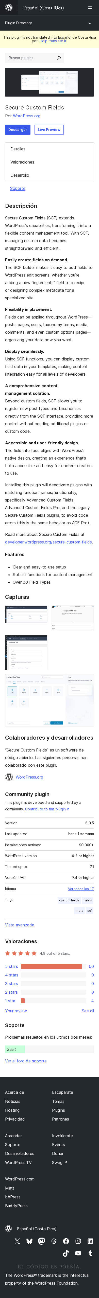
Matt (9, 1188)
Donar (57, 1153)
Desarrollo (19, 175)
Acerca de (14, 1092)
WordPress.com (20, 1178)
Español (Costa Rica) (37, 1228)
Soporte (17, 188)
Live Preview (49, 129)
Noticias (12, 1101)
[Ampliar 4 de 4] (87, 681)
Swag (60, 1162)
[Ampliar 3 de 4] (40, 641)
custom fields (69, 900)
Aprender (13, 1135)
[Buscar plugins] (59, 58)
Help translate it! (53, 41)
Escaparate (62, 1092)
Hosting (12, 1110)
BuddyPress (16, 1205)
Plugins (58, 1110)
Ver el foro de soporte (26, 1060)
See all (88, 1010)
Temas (58, 1101)
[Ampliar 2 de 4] (87, 612)
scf (89, 911)
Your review (16, 1010)
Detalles (17, 148)
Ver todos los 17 (81, 889)
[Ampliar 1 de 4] (40, 612)
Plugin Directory (18, 23)
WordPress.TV (18, 1162)
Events (58, 1144)
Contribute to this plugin (45, 809)
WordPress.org (26, 115)
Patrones (60, 1119)
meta (79, 911)
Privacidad (15, 1119)
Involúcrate (62, 1135)
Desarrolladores (19, 1153)
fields (88, 900)
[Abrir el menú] (91, 7)
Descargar (17, 129)
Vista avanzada (19, 924)
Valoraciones (22, 162)
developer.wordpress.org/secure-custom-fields (48, 541)
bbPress (13, 1196)
